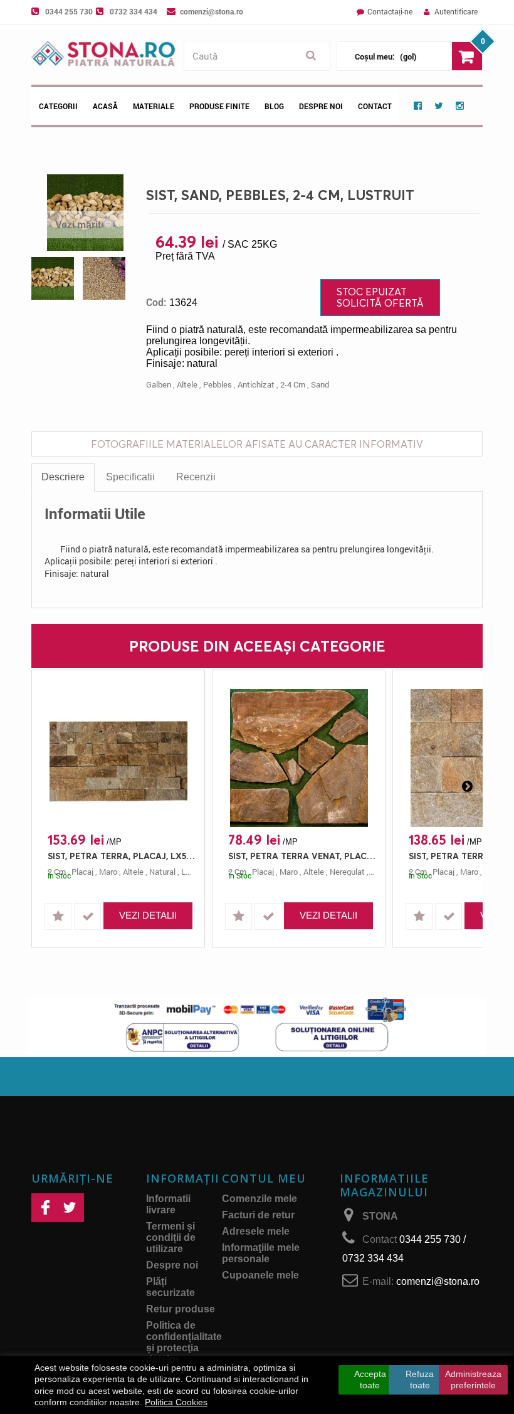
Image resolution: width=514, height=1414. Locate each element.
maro (108, 871)
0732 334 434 (133, 11)
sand (320, 384)
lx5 (187, 871)
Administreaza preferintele (473, 1379)
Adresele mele (256, 1231)
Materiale (153, 106)
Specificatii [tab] (130, 477)
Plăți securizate (170, 1287)
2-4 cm (292, 384)
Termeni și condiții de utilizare (171, 1237)
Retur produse (180, 1309)
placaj (82, 871)
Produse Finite (219, 106)
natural (162, 871)
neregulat (347, 871)
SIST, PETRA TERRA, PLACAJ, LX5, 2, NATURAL (121, 855)
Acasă (105, 106)
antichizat (256, 384)
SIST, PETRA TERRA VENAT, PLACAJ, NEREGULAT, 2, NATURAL (301, 855)
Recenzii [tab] (196, 477)
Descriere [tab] (63, 477)
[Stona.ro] (104, 55)
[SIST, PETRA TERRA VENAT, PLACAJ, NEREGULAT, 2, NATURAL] (298, 758)
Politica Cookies (176, 1402)
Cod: (156, 302)
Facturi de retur (258, 1215)
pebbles (217, 384)
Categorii (58, 106)
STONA (380, 1216)
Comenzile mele (259, 1198)
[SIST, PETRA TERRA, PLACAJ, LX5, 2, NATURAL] (118, 758)
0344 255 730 (69, 11)
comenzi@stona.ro (211, 11)
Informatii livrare (168, 1204)
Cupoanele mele (260, 1275)
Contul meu (264, 1178)
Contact (375, 106)
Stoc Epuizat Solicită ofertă (380, 297)
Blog (274, 106)
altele (187, 384)
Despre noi (321, 106)
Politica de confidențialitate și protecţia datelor (184, 1342)
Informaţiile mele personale (261, 1253)
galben (158, 384)
